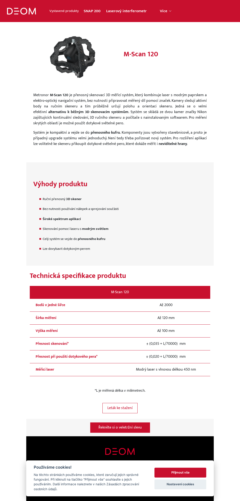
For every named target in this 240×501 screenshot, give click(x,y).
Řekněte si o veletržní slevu (120, 427)
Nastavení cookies (180, 484)
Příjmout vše (180, 472)
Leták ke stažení (120, 408)
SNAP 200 (92, 11)
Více (164, 11)
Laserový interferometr (126, 11)
